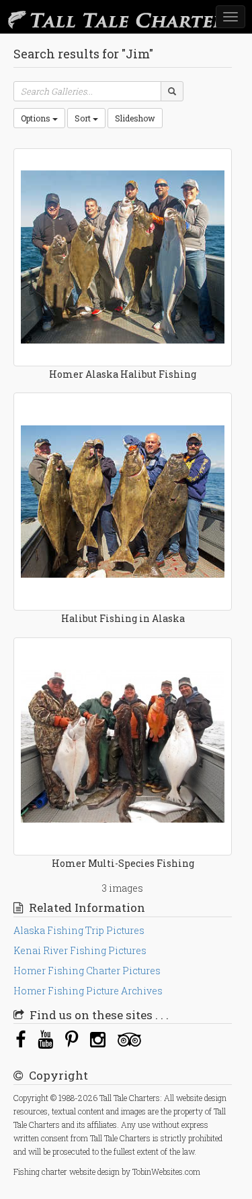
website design (94, 1172)
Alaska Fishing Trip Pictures (78, 930)
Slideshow (135, 118)
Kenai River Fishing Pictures (79, 950)
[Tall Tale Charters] (94, 17)
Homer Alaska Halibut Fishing (122, 374)
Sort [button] (84, 118)
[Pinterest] (71, 1039)
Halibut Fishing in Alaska (123, 618)
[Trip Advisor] (129, 1039)
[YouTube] (45, 1039)
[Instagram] (98, 1039)
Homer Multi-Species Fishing (123, 863)
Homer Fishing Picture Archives (88, 990)
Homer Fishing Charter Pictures (87, 970)
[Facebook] (20, 1039)
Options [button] (36, 118)
